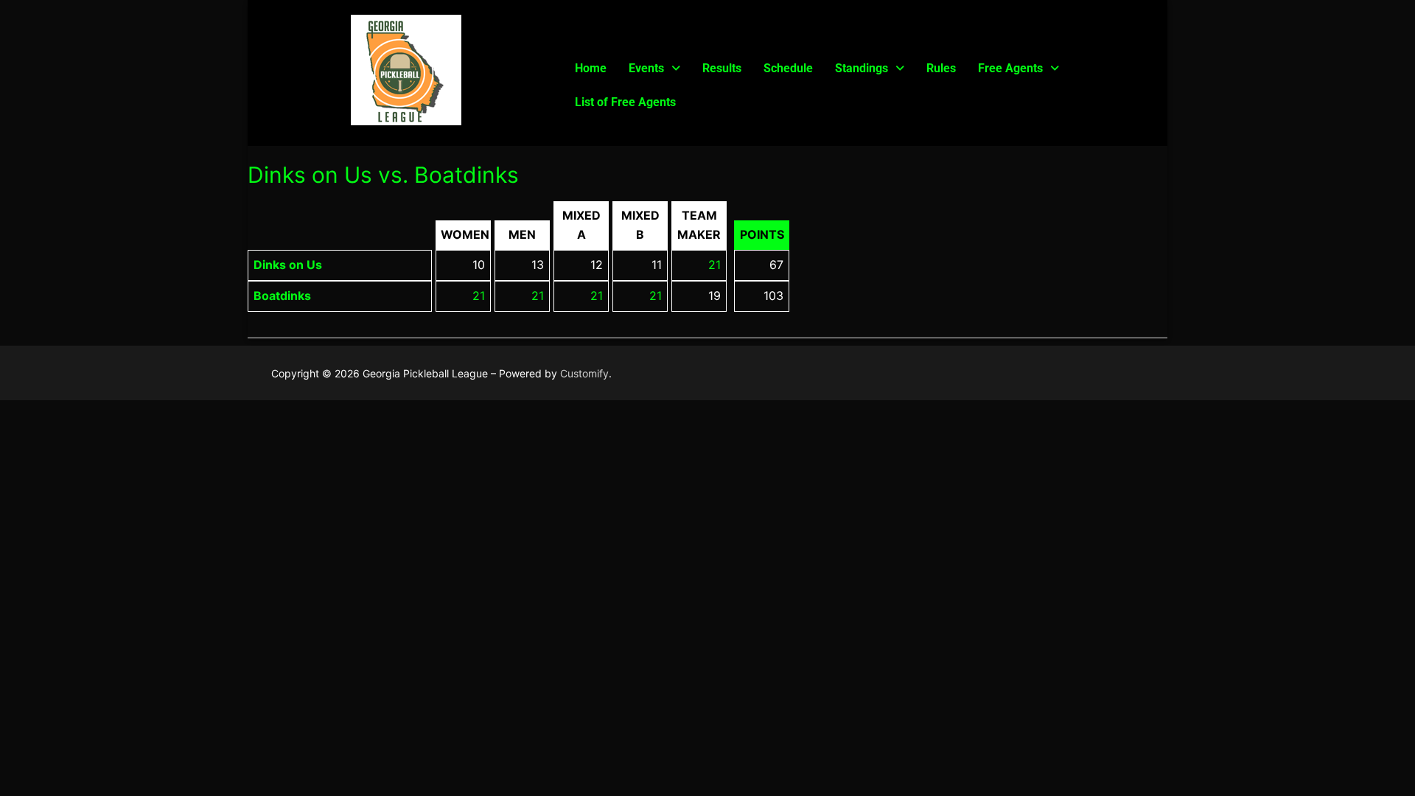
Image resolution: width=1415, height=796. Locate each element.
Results (721, 68)
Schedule (788, 68)
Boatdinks (282, 295)
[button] (654, 68)
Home (591, 68)
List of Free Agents (625, 102)
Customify (584, 373)
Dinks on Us (288, 264)
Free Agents (1010, 68)
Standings (861, 68)
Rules (941, 68)
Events (646, 68)
